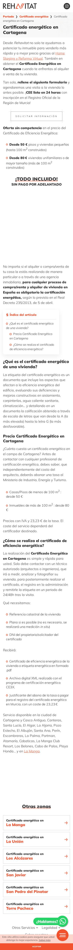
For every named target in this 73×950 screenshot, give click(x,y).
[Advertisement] (36, 225)
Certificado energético (33, 16)
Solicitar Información (36, 116)
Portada (8, 16)
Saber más (45, 939)
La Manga (32, 751)
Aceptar (36, 947)
